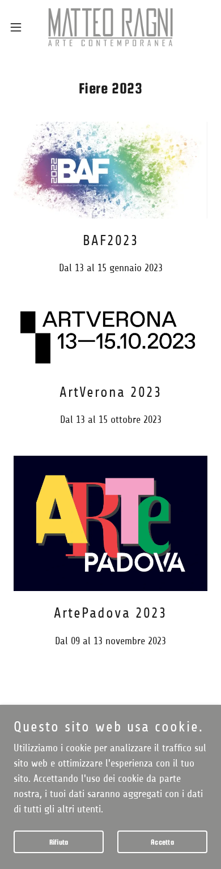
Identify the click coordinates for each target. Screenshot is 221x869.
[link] (110, 27)
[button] (20, 27)
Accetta (162, 842)
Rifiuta (59, 842)
